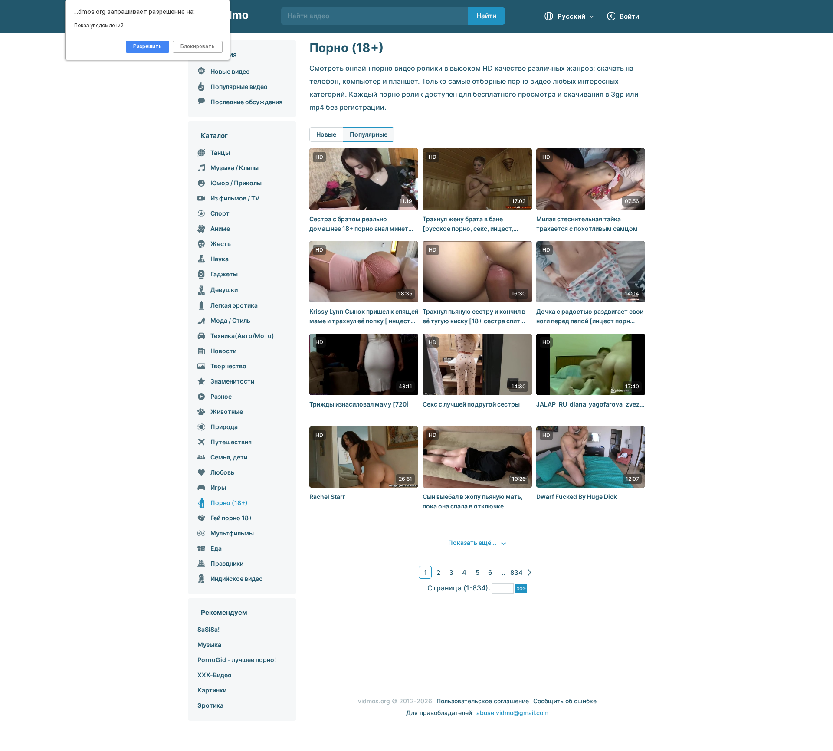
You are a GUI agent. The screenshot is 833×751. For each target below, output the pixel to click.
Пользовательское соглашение (482, 701)
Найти (486, 16)
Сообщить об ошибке (565, 701)
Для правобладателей (439, 712)
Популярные (368, 134)
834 (516, 572)
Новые (326, 134)
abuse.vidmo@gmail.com (512, 712)
